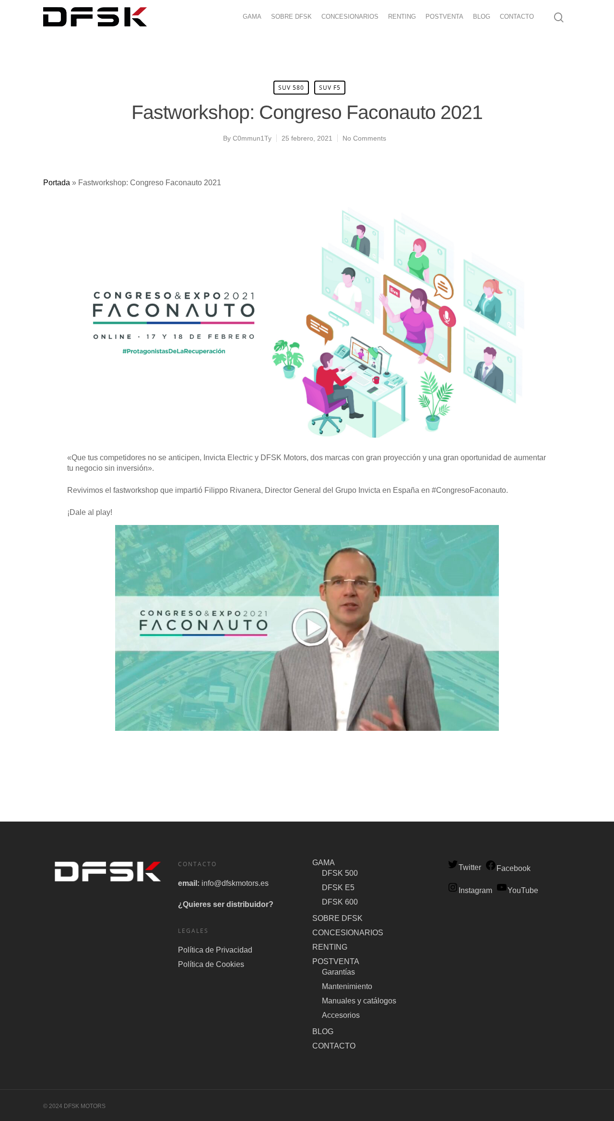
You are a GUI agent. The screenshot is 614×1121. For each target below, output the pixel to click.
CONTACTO (517, 16)
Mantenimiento (347, 986)
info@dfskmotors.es (235, 883)
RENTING (402, 16)
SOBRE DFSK (291, 16)
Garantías (338, 972)
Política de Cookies (211, 964)
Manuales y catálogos (359, 1001)
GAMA (252, 16)
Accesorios (341, 1015)
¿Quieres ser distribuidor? (225, 904)
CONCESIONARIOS (349, 16)
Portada (56, 183)
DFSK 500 (340, 873)
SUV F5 (330, 87)
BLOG (481, 16)
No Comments (364, 138)
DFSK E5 (338, 887)
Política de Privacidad (215, 950)
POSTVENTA (444, 16)
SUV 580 (291, 87)
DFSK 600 (340, 902)
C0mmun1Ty (252, 138)
